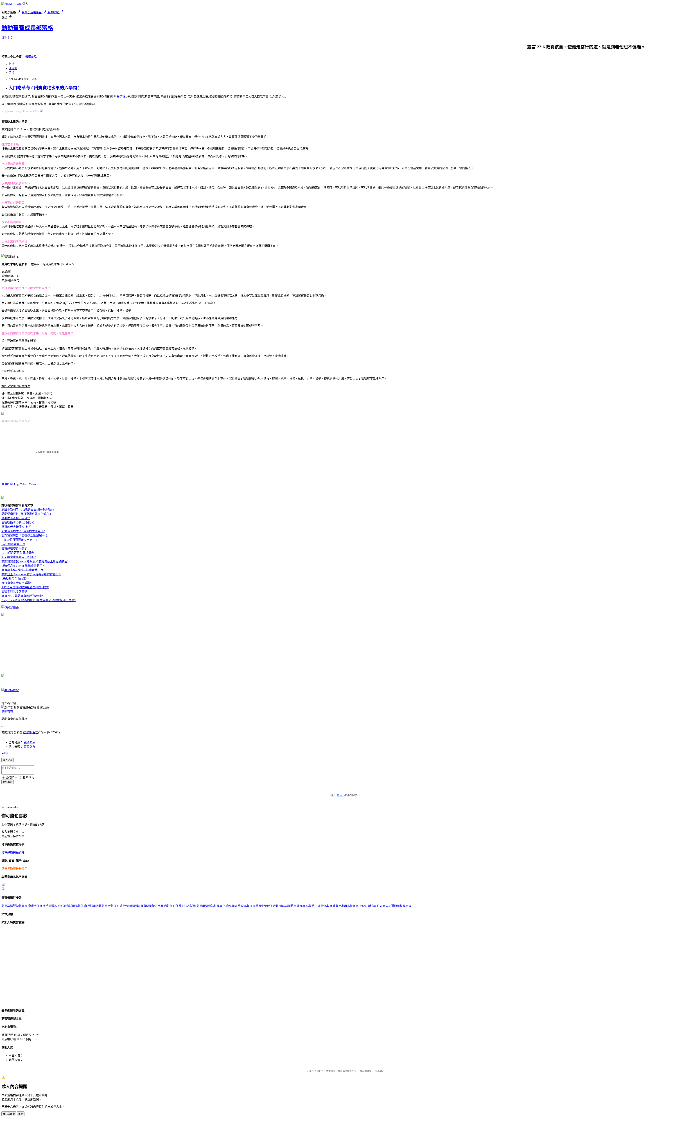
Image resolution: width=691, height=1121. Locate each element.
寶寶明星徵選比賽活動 (154, 905)
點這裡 (121, 96)
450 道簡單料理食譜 (398, 905)
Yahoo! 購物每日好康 (372, 905)
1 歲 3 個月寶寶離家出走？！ (19, 539)
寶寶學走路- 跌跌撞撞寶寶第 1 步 (22, 570)
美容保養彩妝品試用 (183, 905)
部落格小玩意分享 (317, 905)
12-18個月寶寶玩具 (13, 544)
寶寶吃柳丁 (8, 484)
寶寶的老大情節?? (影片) (16, 526)
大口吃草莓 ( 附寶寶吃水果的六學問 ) (44, 87)
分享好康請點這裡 (12, 852)
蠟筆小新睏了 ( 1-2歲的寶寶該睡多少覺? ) (27, 509)
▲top (4, 753)
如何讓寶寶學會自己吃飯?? (18, 557)
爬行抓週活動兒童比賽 (98, 905)
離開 (20, 1114)
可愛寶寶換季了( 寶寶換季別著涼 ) (23, 531)
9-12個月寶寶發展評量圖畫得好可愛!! (25, 587)
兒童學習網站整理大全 (211, 905)
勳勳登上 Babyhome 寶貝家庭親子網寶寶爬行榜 (31, 574)
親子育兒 (29, 742)
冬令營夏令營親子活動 (264, 905)
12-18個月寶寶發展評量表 (17, 552)
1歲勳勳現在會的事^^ (15, 578)
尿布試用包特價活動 (127, 905)
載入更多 (7, 760)
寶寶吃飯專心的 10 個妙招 (18, 522)
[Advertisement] (86, 110)
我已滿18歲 (9, 1114)
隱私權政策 (366, 1071)
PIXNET (319, 1071)
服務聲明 (379, 1071)
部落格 (13, 68)
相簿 (11, 63)
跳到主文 (7, 37)
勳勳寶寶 (7, 711)
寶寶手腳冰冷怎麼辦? (15, 591)
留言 (35, 732)
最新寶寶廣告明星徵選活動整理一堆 (24, 535)
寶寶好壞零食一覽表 (14, 548)
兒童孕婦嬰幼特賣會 (14, 905)
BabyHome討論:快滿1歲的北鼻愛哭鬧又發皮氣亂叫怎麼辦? (38, 600)
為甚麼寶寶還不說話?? (15, 518)
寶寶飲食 (29, 746)
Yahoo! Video (28, 484)
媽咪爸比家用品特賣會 (344, 905)
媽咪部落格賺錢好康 (292, 905)
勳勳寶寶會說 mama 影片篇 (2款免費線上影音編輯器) (34, 561)
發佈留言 (7, 782)
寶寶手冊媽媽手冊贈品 (42, 905)
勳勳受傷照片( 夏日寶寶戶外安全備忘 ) (26, 513)
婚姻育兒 (31, 56)
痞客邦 (27, 732)
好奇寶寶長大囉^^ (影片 (16, 583)
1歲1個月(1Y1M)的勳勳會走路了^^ (23, 565)
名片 (11, 72)
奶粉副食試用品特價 (70, 905)
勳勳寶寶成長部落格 (27, 28)
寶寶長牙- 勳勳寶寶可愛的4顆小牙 (23, 595)
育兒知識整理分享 (237, 905)
